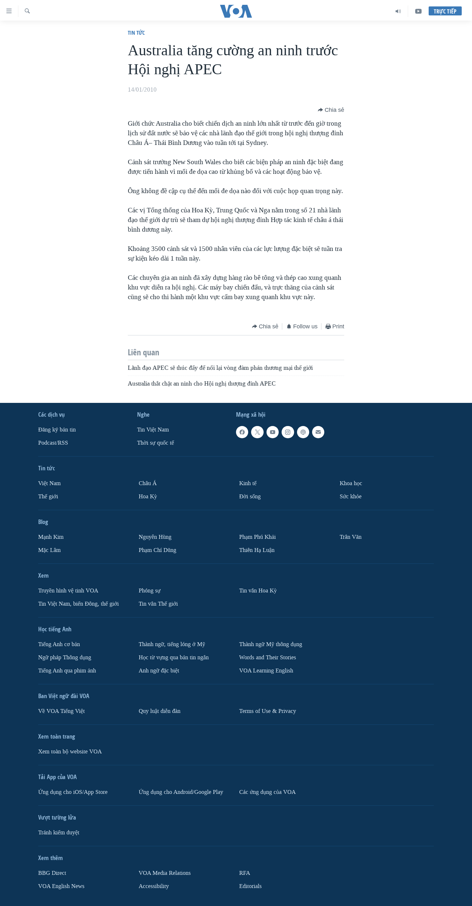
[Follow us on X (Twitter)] (257, 432)
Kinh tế (248, 483)
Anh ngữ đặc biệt (159, 670)
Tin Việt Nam (153, 429)
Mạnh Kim (51, 537)
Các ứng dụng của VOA (267, 792)
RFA (244, 873)
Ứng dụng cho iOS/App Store (73, 792)
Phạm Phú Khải (257, 537)
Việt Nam (49, 483)
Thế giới (48, 496)
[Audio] (398, 11)
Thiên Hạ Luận (257, 550)
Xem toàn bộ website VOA (70, 751)
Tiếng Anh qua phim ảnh (67, 670)
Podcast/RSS (53, 443)
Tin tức (136, 32)
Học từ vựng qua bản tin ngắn (174, 657)
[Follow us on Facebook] (242, 432)
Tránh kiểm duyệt (58, 832)
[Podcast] (303, 432)
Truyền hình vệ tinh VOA (68, 590)
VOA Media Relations (165, 873)
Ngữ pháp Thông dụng (64, 657)
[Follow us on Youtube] (273, 432)
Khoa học (351, 483)
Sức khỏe (351, 496)
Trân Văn (351, 537)
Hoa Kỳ (148, 496)
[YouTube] (418, 11)
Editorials (250, 886)
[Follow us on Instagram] (288, 432)
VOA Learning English (266, 670)
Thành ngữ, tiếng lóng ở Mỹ (172, 644)
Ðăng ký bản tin (57, 429)
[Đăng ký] (318, 432)
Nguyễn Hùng (155, 537)
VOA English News (61, 886)
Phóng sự (150, 590)
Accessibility (154, 886)
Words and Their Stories (267, 657)
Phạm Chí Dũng (157, 550)
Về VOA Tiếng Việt (61, 711)
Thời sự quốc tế (155, 443)
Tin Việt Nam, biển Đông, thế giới (78, 604)
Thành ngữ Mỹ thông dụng (270, 644)
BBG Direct (52, 873)
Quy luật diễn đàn (159, 711)
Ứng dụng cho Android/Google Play (181, 792)
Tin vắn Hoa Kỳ (258, 590)
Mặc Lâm (49, 550)
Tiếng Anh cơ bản (59, 644)
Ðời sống (250, 496)
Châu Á (148, 483)
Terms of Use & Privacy (267, 711)
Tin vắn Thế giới (158, 604)
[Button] (331, 110)
